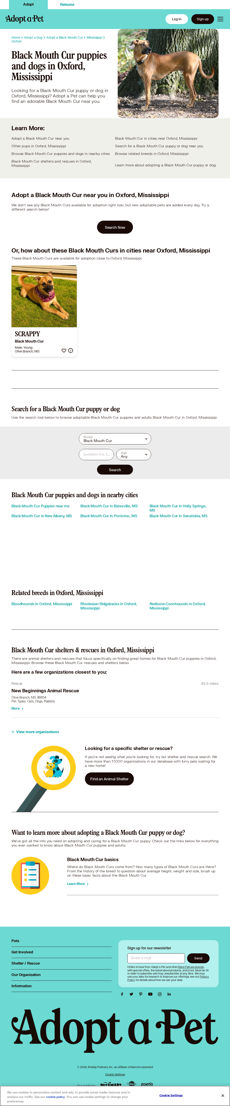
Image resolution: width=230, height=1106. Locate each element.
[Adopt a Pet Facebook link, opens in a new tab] (123, 994)
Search (115, 470)
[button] (64, 350)
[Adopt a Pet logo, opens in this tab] (115, 1035)
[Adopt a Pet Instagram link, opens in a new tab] (161, 994)
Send (198, 958)
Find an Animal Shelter (109, 779)
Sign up (203, 19)
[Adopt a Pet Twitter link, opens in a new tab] (132, 994)
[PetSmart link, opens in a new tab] (111, 1084)
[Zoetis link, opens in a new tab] (147, 1084)
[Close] (223, 1096)
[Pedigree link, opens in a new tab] (131, 1084)
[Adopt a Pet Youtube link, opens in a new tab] (151, 994)
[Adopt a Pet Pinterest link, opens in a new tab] (142, 994)
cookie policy (55, 1097)
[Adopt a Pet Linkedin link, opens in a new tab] (169, 994)
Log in (176, 19)
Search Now (115, 227)
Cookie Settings (115, 1074)
